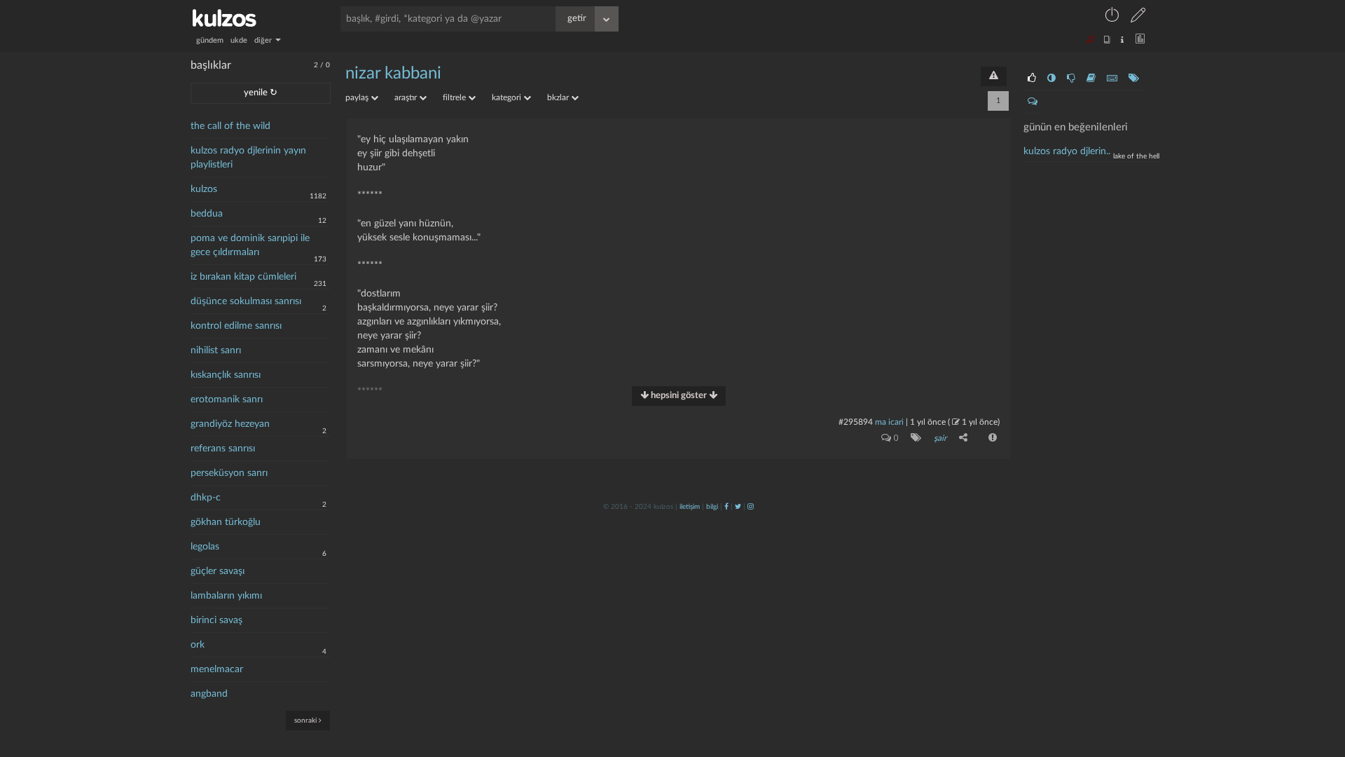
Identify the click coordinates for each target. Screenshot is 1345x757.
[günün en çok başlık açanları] (1133, 78)
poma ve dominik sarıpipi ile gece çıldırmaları (250, 245)
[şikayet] (991, 437)
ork (198, 645)
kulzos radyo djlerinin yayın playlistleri (248, 158)
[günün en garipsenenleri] (1051, 78)
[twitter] (738, 506)
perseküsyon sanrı (229, 473)
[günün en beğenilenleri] (1031, 78)
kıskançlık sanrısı (226, 375)
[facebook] (726, 506)
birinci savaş (216, 620)
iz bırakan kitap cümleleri (243, 277)
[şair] (913, 437)
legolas (205, 547)
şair (940, 438)
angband (209, 694)
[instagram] (750, 506)
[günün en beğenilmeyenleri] (1071, 78)
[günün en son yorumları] (1032, 101)
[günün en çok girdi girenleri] (1112, 78)
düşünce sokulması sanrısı (246, 301)
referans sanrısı (223, 448)
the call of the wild (230, 126)
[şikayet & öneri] (994, 76)
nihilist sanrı (216, 350)
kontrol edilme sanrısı (236, 326)
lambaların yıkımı (226, 596)
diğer (264, 40)
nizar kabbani (393, 73)
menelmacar (217, 669)
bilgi (712, 506)
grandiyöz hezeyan (230, 424)
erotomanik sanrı (227, 399)
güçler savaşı (217, 571)
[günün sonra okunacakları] (1091, 78)
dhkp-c (206, 498)
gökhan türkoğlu (226, 522)
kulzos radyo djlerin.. (1066, 151)
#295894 (856, 422)
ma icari (889, 422)
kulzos (204, 189)
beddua (207, 214)
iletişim (690, 506)
